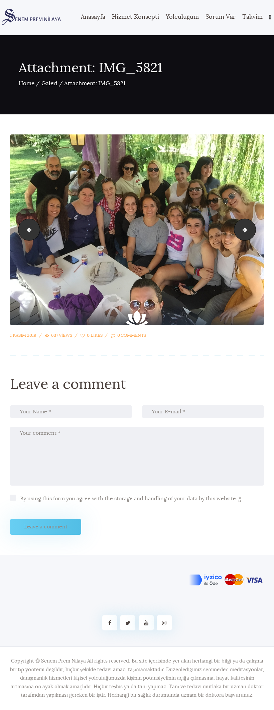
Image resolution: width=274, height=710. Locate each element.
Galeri (49, 83)
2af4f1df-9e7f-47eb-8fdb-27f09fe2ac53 (253, 229)
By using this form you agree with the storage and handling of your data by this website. (130, 498)
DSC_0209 (26, 229)
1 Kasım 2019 (23, 335)
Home (26, 83)
